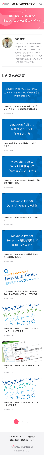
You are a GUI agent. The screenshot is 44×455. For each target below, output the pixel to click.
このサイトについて (16, 436)
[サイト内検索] (40, 4)
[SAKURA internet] (5, 4)
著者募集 (31, 436)
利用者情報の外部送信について (22, 440)
